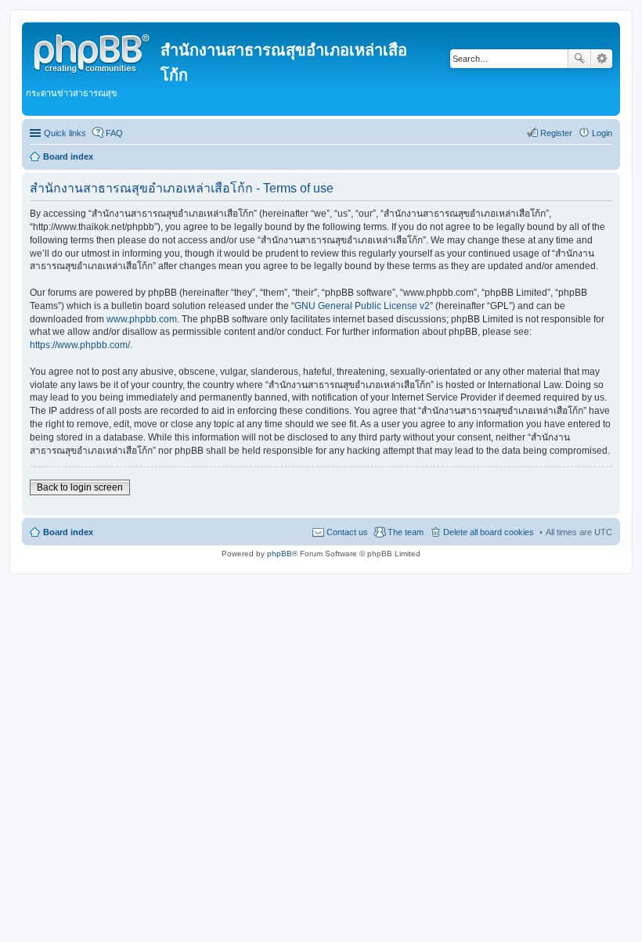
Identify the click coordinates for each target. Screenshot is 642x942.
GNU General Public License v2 (362, 305)
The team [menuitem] (406, 532)
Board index (68, 532)
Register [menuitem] (556, 133)
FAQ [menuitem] (114, 133)
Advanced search (601, 58)
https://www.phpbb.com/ (80, 345)
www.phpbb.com (141, 319)
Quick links (65, 133)
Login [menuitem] (602, 133)
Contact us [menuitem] (347, 532)
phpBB (279, 553)
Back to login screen (80, 487)
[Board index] (93, 51)
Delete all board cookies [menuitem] (488, 532)
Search (579, 58)
